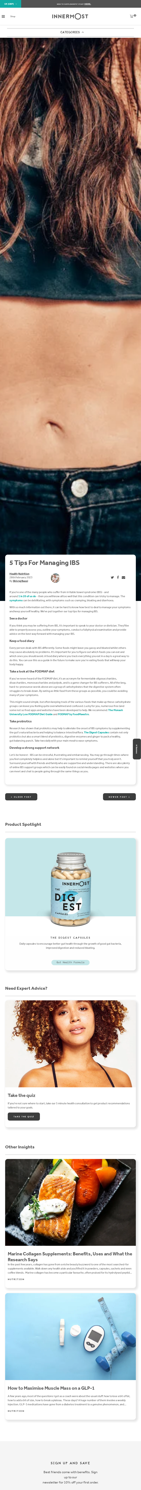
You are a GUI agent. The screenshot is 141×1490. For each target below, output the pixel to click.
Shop (12, 16)
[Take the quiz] (70, 1043)
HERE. (87, 4)
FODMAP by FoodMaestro (73, 714)
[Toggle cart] (131, 17)
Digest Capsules (99, 732)
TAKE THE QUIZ (23, 1116)
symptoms (16, 600)
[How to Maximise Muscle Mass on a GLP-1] (70, 1336)
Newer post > (119, 797)
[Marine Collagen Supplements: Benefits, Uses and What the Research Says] (70, 1202)
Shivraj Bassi (20, 581)
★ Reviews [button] (136, 749)
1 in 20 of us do (27, 596)
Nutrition (23, 573)
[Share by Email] (124, 577)
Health (13, 573)
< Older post (21, 797)
